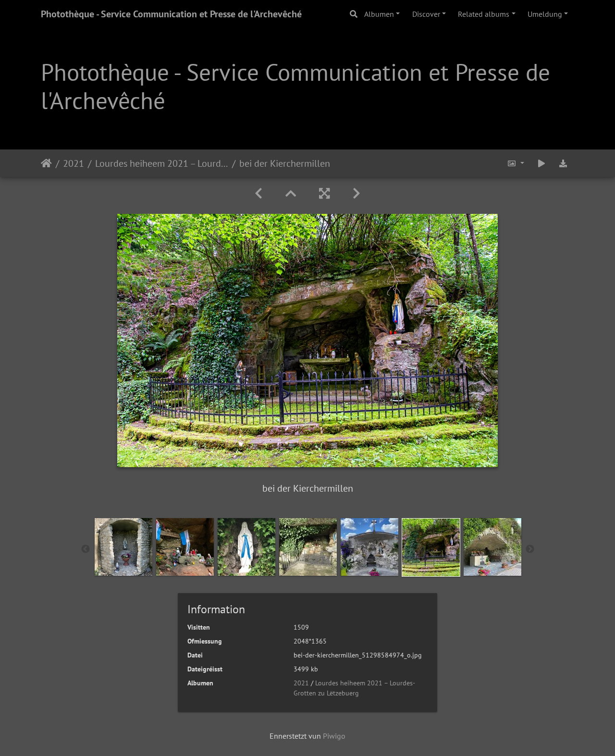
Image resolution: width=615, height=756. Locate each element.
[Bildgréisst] (515, 163)
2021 (73, 163)
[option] (123, 547)
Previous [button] (85, 549)
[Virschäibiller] (291, 193)
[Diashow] (541, 163)
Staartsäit (46, 163)
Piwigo (334, 736)
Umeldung (545, 14)
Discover (426, 14)
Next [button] (530, 549)
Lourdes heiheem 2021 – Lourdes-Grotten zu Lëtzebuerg (161, 163)
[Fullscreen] (324, 193)
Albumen (379, 14)
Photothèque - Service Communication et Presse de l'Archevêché (171, 14)
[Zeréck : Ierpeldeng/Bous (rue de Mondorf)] (258, 193)
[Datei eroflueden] (563, 163)
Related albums (483, 14)
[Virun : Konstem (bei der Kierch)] (356, 193)
